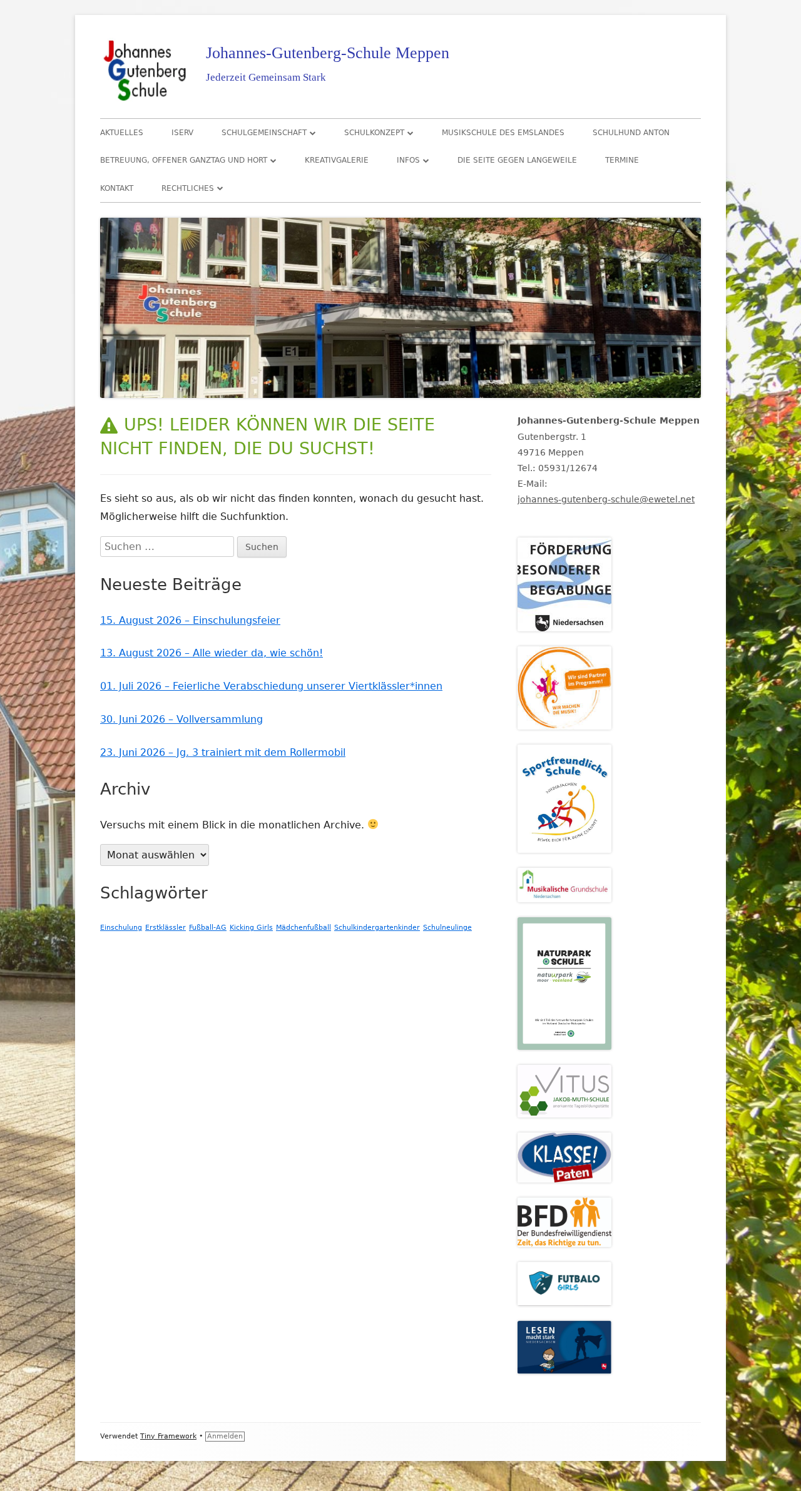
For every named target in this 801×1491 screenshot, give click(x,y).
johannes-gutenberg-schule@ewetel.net (606, 499)
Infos (408, 160)
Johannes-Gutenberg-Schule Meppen (327, 53)
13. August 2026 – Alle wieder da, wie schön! (211, 653)
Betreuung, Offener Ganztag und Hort (183, 160)
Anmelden (225, 1436)
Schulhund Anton (631, 132)
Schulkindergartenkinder (377, 928)
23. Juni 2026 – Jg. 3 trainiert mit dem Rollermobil (222, 752)
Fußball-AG (208, 928)
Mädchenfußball (303, 928)
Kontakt (116, 188)
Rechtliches (187, 188)
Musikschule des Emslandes (503, 132)
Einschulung (121, 928)
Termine (622, 160)
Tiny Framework (168, 1436)
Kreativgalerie (337, 160)
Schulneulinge (447, 928)
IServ (182, 132)
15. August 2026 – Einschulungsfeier (190, 620)
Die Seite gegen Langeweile (517, 160)
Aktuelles (121, 132)
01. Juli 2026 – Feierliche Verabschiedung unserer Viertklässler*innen (271, 686)
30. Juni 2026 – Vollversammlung (181, 719)
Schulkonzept (374, 132)
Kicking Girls (251, 928)
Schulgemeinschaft (264, 132)
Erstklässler (165, 928)
